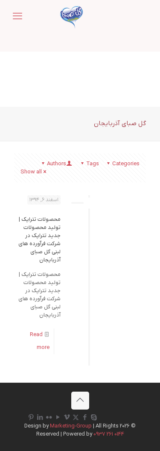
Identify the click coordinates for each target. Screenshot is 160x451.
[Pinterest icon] (31, 417)
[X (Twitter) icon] (76, 417)
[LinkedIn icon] (40, 417)
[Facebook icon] (84, 417)
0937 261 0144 (108, 434)
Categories (126, 163)
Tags (92, 163)
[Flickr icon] (49, 417)
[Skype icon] (93, 417)
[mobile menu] (17, 17)
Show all (31, 172)
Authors (56, 163)
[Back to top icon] (80, 401)
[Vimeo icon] (67, 417)
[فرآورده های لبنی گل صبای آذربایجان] (72, 17)
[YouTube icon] (58, 417)
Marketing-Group (71, 426)
